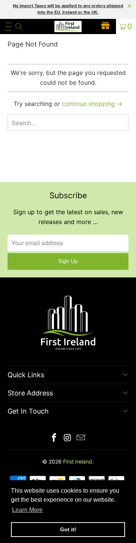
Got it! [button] (68, 529)
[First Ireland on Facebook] (54, 438)
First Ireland (77, 461)
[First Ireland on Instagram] (67, 438)
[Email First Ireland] (81, 438)
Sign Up (68, 261)
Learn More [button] (27, 510)
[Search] (18, 26)
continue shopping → (92, 103)
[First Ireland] (68, 26)
